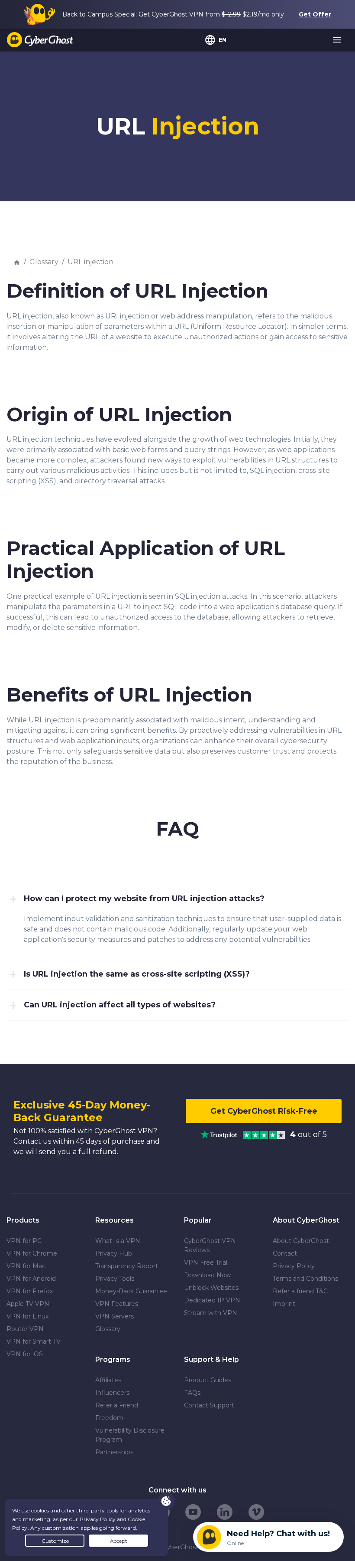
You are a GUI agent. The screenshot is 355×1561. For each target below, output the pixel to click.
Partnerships (114, 1452)
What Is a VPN (117, 1241)
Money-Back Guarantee (131, 1291)
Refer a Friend (116, 1405)
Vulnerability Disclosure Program (130, 1435)
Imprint (284, 1304)
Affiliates (108, 1380)
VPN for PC (24, 1241)
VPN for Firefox (29, 1291)
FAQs (192, 1393)
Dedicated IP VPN (212, 1300)
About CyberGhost (301, 1241)
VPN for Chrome (31, 1253)
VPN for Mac (25, 1266)
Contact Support (209, 1405)
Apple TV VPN (27, 1304)
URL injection (90, 262)
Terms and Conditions (305, 1278)
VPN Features (116, 1304)
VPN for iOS (24, 1354)
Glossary (43, 262)
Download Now (207, 1275)
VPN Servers (114, 1316)
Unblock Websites (211, 1288)
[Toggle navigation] (337, 40)
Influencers (112, 1393)
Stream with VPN (210, 1313)
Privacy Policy (294, 1266)
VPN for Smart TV (33, 1341)
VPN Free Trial (205, 1262)
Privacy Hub (113, 1253)
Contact (285, 1253)
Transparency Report (126, 1266)
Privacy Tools (114, 1278)
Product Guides (207, 1380)
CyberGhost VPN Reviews (210, 1245)
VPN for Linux (27, 1316)
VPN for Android (31, 1278)
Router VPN (25, 1329)
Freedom (109, 1418)
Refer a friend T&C (300, 1291)
